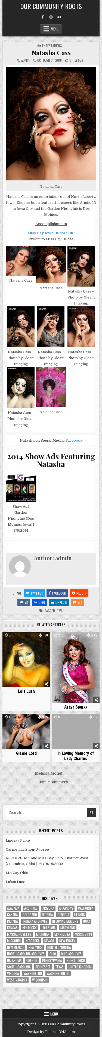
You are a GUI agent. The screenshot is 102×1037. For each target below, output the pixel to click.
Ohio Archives (71, 953)
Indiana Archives (35, 921)
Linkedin (61, 602)
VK (26, 602)
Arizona (48, 908)
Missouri (14, 940)
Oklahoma (14, 960)
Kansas (12, 927)
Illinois (79, 914)
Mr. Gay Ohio (17, 873)
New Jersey (67, 940)
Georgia (63, 914)
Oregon (31, 960)
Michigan (43, 934)
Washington (33, 973)
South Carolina (18, 967)
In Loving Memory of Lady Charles (76, 756)
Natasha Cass (51, 52)
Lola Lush (26, 691)
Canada (12, 914)
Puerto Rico (76, 960)
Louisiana (48, 927)
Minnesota (62, 934)
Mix (80, 602)
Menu (54, 29)
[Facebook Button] (42, 17)
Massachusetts (19, 934)
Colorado (30, 914)
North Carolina (59, 947)
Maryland (67, 927)
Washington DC (58, 973)
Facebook (74, 440)
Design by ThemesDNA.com (51, 1032)
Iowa (59, 610)
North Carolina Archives (26, 953)
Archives (31, 908)
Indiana (12, 921)
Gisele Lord (26, 753)
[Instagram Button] (50, 17)
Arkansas (66, 908)
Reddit (81, 593)
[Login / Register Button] (59, 17)
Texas (59, 967)
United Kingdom (80, 967)
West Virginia (17, 980)
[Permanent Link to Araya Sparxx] (76, 667)
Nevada (49, 940)
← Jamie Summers (51, 782)
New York (35, 947)
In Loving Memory (65, 921)
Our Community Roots (51, 6)
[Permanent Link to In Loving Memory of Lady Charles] (76, 731)
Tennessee (42, 967)
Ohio (53, 953)
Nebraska (32, 940)
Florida (47, 914)
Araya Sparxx (75, 707)
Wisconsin (40, 980)
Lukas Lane (15, 882)
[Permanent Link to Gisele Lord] (26, 731)
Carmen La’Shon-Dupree (27, 849)
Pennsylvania (52, 960)
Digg (42, 602)
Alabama (13, 908)
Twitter (36, 593)
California (85, 908)
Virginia (13, 973)
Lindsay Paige (18, 840)
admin (25, 60)
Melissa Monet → (51, 773)
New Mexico (15, 947)
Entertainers (52, 45)
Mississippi (83, 934)
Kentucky (30, 927)
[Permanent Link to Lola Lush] (26, 660)
